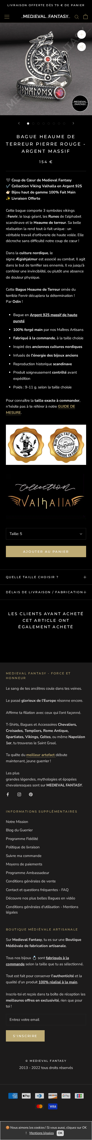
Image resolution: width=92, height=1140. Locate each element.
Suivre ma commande (23, 855)
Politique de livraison (23, 847)
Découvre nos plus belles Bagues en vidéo (40, 898)
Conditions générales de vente (31, 881)
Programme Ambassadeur (27, 872)
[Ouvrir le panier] (85, 16)
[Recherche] (77, 17)
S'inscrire (25, 1036)
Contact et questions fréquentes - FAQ (37, 889)
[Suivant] (73, 123)
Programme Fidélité (22, 838)
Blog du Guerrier (19, 830)
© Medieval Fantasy (46, 1061)
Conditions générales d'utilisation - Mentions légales (42, 909)
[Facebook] (8, 794)
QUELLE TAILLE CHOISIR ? (32, 577)
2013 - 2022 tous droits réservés (46, 1067)
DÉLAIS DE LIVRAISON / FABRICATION (44, 592)
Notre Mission (17, 821)
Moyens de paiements (24, 864)
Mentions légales (41, 1133)
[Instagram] (19, 794)
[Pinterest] (31, 794)
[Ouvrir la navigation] (6, 16)
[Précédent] (19, 123)
